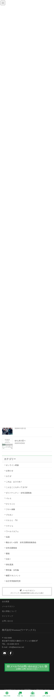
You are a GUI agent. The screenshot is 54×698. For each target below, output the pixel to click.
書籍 (8, 553)
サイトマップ (7, 616)
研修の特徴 (7, 696)
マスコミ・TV (11, 520)
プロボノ (9, 514)
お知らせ (9, 470)
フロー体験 (10, 509)
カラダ (8, 476)
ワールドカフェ (12, 531)
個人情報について (9, 611)
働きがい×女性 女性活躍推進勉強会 (21, 542)
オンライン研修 (12, 465)
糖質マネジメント (13, 575)
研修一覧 (20, 696)
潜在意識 (9, 564)
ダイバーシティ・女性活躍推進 (19, 492)
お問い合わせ (7, 620)
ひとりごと (10, 503)
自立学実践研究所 (13, 581)
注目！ (8, 559)
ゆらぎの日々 (20, 440)
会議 (8, 536)
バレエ (8, 498)
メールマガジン (8, 606)
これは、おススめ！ (14, 481)
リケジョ (9, 525)
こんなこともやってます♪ (16, 487)
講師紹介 (32, 696)
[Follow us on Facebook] (10, 653)
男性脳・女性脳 (12, 570)
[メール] (4, 653)
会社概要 (5, 601)
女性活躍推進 (11, 547)
